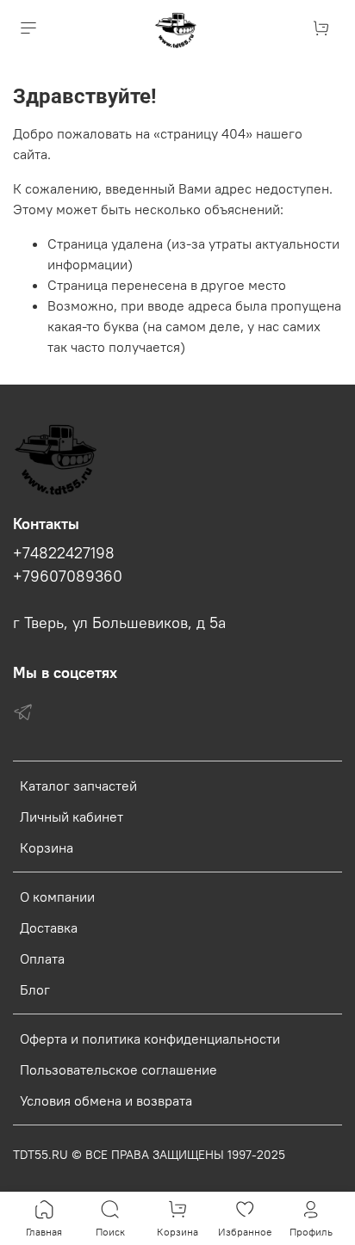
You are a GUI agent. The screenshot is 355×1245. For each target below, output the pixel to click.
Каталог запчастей (78, 785)
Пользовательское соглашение (118, 1069)
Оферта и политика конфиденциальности (150, 1038)
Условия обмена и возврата (106, 1100)
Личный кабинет (71, 816)
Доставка (49, 927)
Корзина (46, 847)
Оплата (42, 958)
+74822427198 (64, 553)
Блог (35, 989)
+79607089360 (67, 576)
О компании (57, 896)
